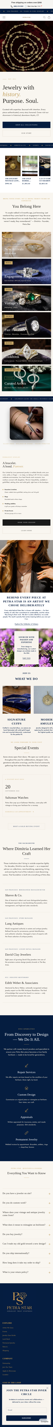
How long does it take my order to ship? (21, 1262)
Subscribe (26, 1418)
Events (5, 1331)
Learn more (26, 658)
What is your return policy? (15, 1272)
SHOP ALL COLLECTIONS (27, 125)
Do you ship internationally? (16, 1253)
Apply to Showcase (9, 1371)
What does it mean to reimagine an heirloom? (24, 1224)
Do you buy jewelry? (12, 1234)
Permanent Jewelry (9, 1343)
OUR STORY (26, 133)
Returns (5, 1347)
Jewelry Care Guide (9, 1335)
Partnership (6, 1363)
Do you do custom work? (14, 1202)
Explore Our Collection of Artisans (26, 624)
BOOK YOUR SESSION (26, 522)
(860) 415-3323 (18, 6)
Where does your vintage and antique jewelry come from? (24, 1213)
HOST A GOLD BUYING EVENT (26, 826)
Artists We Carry (8, 1328)
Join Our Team (7, 1367)
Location (5, 1374)
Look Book (6, 1339)
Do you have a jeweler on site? (17, 1193)
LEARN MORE (26, 530)
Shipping (6, 1350)
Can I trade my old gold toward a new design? (24, 1243)
